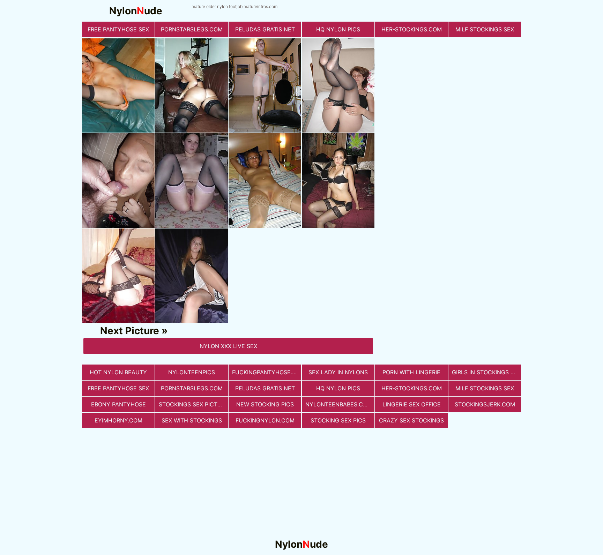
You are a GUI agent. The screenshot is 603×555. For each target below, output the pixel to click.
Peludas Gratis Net (265, 29)
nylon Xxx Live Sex (228, 346)
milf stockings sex (484, 29)
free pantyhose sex (118, 29)
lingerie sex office (411, 404)
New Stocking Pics (265, 404)
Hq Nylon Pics (338, 29)
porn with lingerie (411, 372)
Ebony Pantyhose (118, 404)
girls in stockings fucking (486, 372)
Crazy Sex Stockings (411, 420)
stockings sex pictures (193, 404)
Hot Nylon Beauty (118, 372)
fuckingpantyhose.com (266, 372)
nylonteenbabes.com (338, 404)
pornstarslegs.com (192, 29)
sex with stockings (192, 420)
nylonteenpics (191, 372)
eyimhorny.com (118, 420)
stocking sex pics (338, 420)
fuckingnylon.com (265, 420)
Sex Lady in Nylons (338, 372)
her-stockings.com (411, 29)
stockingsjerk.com (485, 404)
